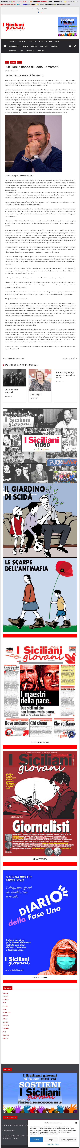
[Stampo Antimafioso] (19, 4)
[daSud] (30, 2)
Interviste (12, 51)
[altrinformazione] (61, 4)
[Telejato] (25, 4)
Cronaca (12, 41)
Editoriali (22, 41)
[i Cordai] (50, 2)
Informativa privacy (9, 1130)
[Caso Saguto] (40, 371)
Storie (57, 41)
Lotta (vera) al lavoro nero (14, 358)
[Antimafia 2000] (4, 2)
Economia (54, 46)
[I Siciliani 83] (48, 4)
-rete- (6, 62)
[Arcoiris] (12, 2)
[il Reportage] (58, 2)
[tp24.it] (30, 4)
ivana (16, 71)
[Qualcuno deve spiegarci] (14, 371)
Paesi (21, 51)
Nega (51, 1140)
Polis (41, 41)
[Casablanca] (25, 2)
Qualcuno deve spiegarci (11, 391)
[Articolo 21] (19, 2)
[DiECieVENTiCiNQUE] (40, 2)
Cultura (34, 46)
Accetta (36, 1140)
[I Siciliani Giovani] (5, 46)
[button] (76, 1123)
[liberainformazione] (68, 2)
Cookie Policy (50, 1144)
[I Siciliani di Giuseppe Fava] (40, 4)
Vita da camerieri (68, 358)
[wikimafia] (33, 4)
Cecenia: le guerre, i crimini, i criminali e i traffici (65, 375)
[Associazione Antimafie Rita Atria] (8, 4)
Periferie (25, 46)
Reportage (30, 51)
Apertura (43, 46)
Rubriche (40, 51)
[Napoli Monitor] (75, 2)
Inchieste (32, 41)
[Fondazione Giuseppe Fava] (36, 4)
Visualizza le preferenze (68, 1140)
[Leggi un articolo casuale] (75, 46)
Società (49, 41)
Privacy (57, 1144)
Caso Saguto (36, 394)
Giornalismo (14, 46)
